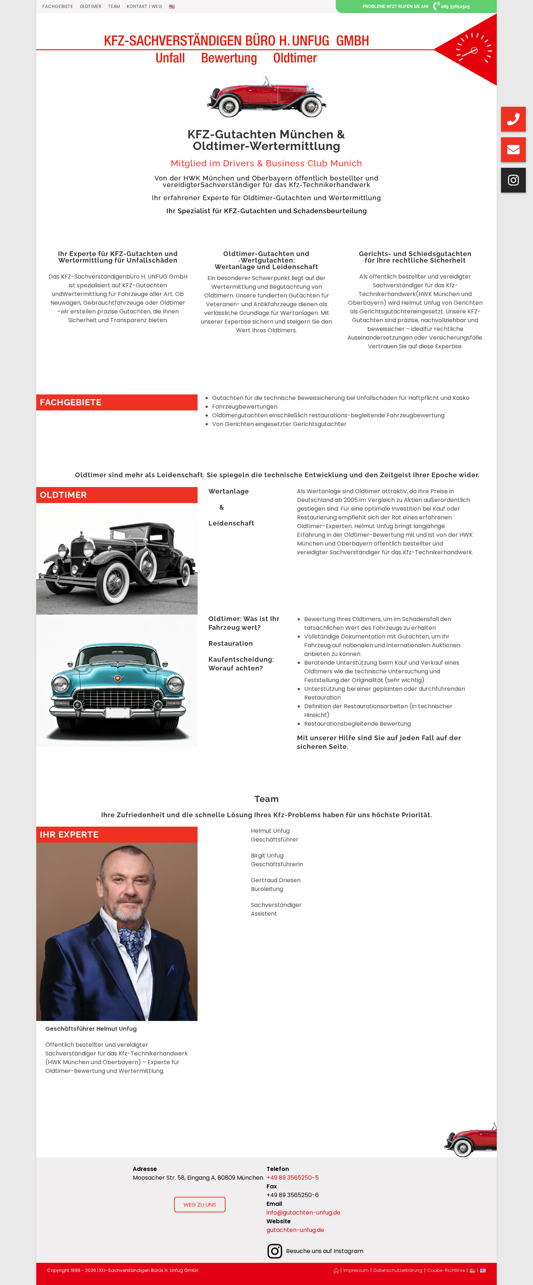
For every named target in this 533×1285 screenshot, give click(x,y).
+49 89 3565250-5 (292, 1177)
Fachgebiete (57, 6)
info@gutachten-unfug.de (303, 1212)
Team (114, 6)
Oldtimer (91, 6)
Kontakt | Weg (144, 6)
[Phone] (513, 119)
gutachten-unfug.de (295, 1230)
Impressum (356, 1270)
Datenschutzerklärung (397, 1270)
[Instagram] (513, 180)
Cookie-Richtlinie (446, 1270)
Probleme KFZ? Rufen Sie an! (396, 6)
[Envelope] (513, 149)
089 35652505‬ (455, 6)
